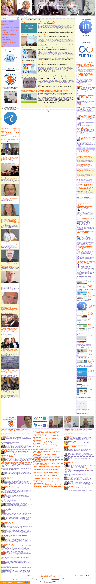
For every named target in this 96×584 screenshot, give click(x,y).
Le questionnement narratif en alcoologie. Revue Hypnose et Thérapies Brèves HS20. (85, 220)
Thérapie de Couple (29, 60)
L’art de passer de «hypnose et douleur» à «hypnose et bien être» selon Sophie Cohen (9, 350)
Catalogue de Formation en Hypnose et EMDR (91, 305)
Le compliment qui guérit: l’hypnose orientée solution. (37, 35)
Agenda (58, 15)
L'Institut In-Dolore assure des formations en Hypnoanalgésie (84, 345)
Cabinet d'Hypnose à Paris (83, 386)
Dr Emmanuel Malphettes (43, 70)
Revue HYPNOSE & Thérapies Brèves (47, 15)
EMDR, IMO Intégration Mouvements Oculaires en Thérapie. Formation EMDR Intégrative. (15, 430)
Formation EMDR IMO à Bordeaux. (10, 128)
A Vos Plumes (6, 39)
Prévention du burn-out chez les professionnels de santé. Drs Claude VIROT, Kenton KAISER (10, 265)
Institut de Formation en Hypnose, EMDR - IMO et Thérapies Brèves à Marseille (85, 366)
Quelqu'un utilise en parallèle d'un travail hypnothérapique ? (85, 151)
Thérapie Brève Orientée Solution (66, 32)
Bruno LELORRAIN (7, 456)
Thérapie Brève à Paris (55, 59)
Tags (26, 17)
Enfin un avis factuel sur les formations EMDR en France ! (84, 163)
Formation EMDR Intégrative (86, 42)
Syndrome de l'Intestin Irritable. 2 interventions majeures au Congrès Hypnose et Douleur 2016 (9, 286)
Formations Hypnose (8, 21)
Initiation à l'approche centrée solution (33, 63)
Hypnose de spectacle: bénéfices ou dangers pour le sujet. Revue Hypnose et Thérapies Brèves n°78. (9, 138)
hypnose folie (48, 101)
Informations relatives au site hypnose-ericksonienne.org (48, 580)
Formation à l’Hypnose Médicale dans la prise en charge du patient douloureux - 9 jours (9, 158)
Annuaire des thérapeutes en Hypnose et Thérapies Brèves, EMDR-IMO (86, 289)
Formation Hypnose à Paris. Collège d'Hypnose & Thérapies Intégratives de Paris (10, 50)
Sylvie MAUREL (6, 516)
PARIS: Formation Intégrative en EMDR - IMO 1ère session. (86, 105)
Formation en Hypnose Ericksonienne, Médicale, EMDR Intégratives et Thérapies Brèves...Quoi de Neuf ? (48, 4)
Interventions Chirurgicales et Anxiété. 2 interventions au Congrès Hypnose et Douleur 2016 (9, 244)
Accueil (6, 15)
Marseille (4, 578)
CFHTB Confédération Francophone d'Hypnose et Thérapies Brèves (52, 31)
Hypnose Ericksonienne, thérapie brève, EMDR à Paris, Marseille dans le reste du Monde (85, 196)
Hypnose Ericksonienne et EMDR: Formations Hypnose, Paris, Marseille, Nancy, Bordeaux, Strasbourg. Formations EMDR (84, 154)
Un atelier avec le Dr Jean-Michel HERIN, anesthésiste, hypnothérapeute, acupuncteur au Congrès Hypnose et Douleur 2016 (9, 307)
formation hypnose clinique (60, 99)
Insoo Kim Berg (47, 32)
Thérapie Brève (46, 59)
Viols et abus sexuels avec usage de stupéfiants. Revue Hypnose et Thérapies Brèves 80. (15, 550)
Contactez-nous (10, 141)
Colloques (5, 32)
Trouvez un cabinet (55, 579)
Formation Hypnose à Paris (86, 19)
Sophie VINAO (6, 478)
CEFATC (40, 99)
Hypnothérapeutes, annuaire (83, 409)
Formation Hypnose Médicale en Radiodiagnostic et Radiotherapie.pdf (86, 190)
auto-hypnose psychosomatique (45, 44)
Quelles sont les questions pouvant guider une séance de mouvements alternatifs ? (84, 206)
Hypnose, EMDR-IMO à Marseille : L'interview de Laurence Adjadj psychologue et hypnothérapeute (10, 329)
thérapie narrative (67, 86)
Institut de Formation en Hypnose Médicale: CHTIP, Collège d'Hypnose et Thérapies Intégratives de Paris (85, 320)
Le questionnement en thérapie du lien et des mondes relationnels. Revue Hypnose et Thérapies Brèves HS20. (85, 233)
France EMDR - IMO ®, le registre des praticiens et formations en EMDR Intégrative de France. (78, 430)
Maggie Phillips (61, 101)
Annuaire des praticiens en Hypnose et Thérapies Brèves (91, 284)
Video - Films (5, 37)
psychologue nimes (42, 102)
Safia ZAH (5, 494)
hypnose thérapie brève (43, 86)
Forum (89, 15)
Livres (78, 15)
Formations (26, 15)
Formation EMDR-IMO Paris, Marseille (12, 582)
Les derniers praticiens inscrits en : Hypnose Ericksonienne (47, 431)
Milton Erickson (69, 101)
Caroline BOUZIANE (8, 443)
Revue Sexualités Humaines (9, 30)
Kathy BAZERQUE (7, 522)
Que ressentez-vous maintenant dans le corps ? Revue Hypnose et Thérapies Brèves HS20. (86, 262)
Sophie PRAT (6, 501)
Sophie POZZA (6, 536)
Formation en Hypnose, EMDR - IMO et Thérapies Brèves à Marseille (91, 360)
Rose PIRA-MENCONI (8, 529)
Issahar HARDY (6, 436)
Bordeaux (13, 578)
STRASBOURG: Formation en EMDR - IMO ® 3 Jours (85, 96)
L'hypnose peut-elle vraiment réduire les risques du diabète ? (84, 157)
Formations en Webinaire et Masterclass (9, 23)
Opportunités (5, 46)
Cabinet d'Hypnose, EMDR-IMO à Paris (91, 294)
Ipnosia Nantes (66, 44)
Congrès (16, 15)
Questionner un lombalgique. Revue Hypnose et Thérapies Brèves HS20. (85, 247)
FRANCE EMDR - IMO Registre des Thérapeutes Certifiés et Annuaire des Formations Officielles (10, 69)
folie (43, 99)
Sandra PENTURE (7, 471)
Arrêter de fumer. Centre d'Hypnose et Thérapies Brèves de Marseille (9, 393)
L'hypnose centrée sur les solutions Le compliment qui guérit (39, 22)
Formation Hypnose (49, 99)
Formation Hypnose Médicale (51, 100)
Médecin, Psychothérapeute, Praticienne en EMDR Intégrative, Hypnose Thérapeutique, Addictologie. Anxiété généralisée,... (80, 460)
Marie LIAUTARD (7, 450)
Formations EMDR (37, 15)
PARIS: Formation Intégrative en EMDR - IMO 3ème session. (86, 138)
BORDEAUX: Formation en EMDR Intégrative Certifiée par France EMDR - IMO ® (85, 74)
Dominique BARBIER (8, 544)
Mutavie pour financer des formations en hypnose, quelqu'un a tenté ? (85, 170)
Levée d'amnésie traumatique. (10, 560)
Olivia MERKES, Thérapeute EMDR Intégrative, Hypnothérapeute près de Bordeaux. (10, 134)
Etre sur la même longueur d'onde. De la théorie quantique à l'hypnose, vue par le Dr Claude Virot (10, 371)
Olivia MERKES (6, 509)
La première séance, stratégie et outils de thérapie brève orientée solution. (43, 48)
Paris (2, 578)
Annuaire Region (6, 44)
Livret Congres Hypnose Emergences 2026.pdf (85, 185)
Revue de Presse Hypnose (9, 42)
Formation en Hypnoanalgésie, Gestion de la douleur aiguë (9, 179)
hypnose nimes (54, 101)
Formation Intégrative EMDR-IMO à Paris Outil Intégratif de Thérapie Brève (10, 88)
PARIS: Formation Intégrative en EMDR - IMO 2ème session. (86, 116)
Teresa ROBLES (50, 102)
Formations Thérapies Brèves (10, 41)
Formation (79, 187)
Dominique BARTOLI (8, 486)
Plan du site (43, 576)
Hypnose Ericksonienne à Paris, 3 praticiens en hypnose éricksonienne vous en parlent (85, 399)
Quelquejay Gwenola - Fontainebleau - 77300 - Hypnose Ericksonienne (46, 482)
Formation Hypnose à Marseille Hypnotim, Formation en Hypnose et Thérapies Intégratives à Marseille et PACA (10, 108)
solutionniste (60, 70)
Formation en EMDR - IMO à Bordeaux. (13, 463)
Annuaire (68, 15)
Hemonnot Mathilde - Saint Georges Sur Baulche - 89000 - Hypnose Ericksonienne (47, 448)
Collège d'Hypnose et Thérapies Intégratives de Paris (91, 315)
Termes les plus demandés (48, 582)
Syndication (50, 576)
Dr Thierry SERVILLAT (57, 44)
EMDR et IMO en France (91, 325)
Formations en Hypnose (91, 371)
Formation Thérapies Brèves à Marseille (61, 58)
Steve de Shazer (54, 32)
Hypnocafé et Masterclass (9, 34)
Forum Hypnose (61, 100)
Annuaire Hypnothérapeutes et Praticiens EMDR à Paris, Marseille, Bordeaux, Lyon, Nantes (85, 412)
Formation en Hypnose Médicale (91, 349)
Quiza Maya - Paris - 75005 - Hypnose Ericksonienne (48, 484)
